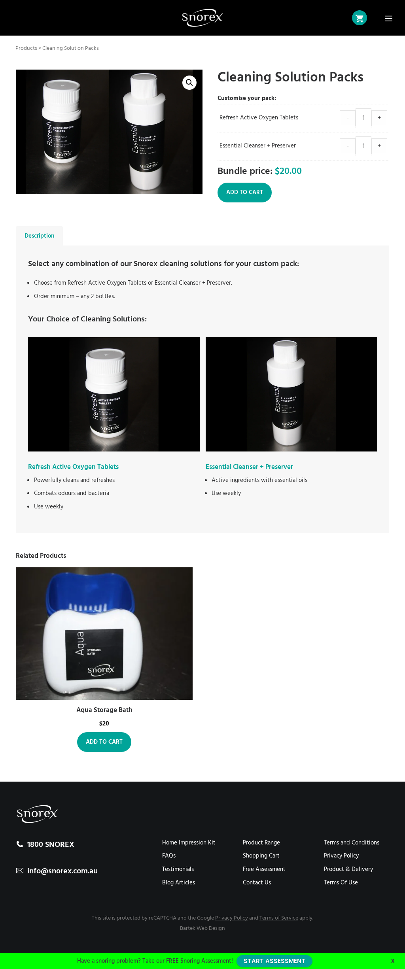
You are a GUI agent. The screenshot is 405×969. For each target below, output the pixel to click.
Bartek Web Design (202, 928)
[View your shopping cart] (359, 17)
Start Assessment (274, 961)
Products (26, 48)
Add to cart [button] (104, 742)
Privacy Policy (231, 918)
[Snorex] (202, 17)
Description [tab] (39, 236)
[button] (189, 83)
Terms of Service (278, 918)
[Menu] (389, 18)
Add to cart (244, 192)
